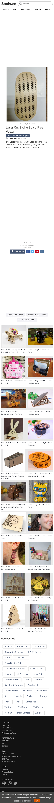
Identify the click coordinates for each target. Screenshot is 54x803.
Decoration (39, 646)
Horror (8, 674)
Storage (43, 696)
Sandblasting (34, 685)
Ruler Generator (8, 761)
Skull (7, 696)
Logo (27, 679)
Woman (8, 712)
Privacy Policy (7, 772)
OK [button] (37, 800)
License (5, 769)
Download (19, 251)
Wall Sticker (38, 707)
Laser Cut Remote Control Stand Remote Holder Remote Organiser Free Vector (13, 476)
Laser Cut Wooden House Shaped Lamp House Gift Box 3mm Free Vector (13, 507)
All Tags (39, 712)
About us (5, 741)
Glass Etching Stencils (15, 668)
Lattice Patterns (12, 679)
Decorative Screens (14, 652)
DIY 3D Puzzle (34, 652)
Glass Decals (21, 657)
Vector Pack (31, 701)
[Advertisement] (27, 40)
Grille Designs (37, 668)
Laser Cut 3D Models (37, 314)
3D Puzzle (37, 9)
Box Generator (8, 754)
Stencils (18, 696)
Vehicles (8, 707)
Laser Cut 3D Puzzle (27, 319)
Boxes (47, 9)
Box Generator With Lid (11, 756)
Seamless (27, 690)
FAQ (3, 743)
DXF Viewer (6, 759)
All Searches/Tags (9, 733)
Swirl (7, 701)
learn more (28, 800)
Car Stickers (23, 646)
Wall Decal (22, 707)
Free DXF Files (7, 728)
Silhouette (42, 690)
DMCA (4, 774)
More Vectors (23, 712)
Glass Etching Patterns (15, 663)
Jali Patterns (22, 674)
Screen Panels (11, 690)
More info (22, 138)
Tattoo (17, 701)
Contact (5, 746)
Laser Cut (5, 9)
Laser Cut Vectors (15, 314)
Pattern (38, 679)
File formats (25, 9)
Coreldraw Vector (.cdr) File (18, 135)
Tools (15, 9)
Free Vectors (7, 730)
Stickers (30, 696)
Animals (8, 646)
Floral (7, 657)
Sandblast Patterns (14, 685)
